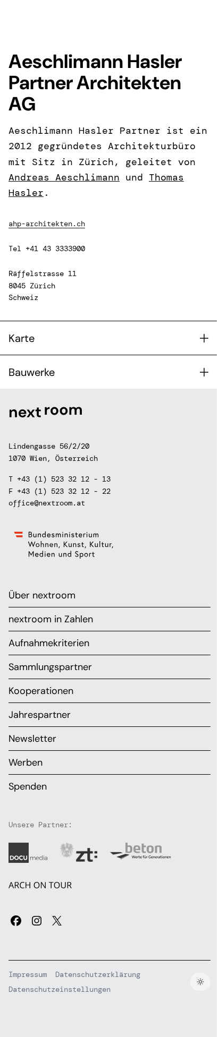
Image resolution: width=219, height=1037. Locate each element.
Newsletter (32, 738)
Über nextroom (42, 595)
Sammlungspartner (50, 667)
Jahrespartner (40, 714)
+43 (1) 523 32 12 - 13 (64, 479)
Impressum (28, 974)
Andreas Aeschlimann (64, 177)
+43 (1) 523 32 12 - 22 (64, 491)
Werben (26, 762)
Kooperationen (41, 690)
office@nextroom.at (47, 503)
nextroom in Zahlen (51, 619)
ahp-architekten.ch (47, 223)
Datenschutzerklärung (97, 974)
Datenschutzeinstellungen (60, 989)
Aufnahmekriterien (49, 643)
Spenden (28, 786)
